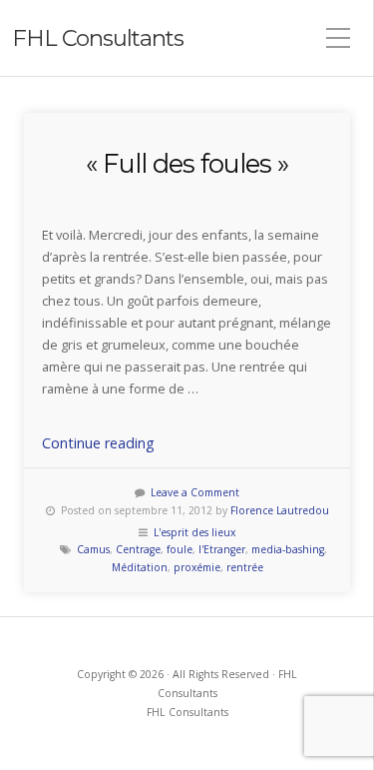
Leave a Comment (195, 492)
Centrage (138, 549)
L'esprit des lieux (194, 532)
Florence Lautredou (279, 510)
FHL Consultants (98, 38)
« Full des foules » (187, 163)
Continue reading (98, 442)
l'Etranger (221, 549)
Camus (93, 549)
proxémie (197, 567)
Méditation (140, 567)
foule (179, 549)
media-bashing (287, 549)
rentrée (244, 567)
